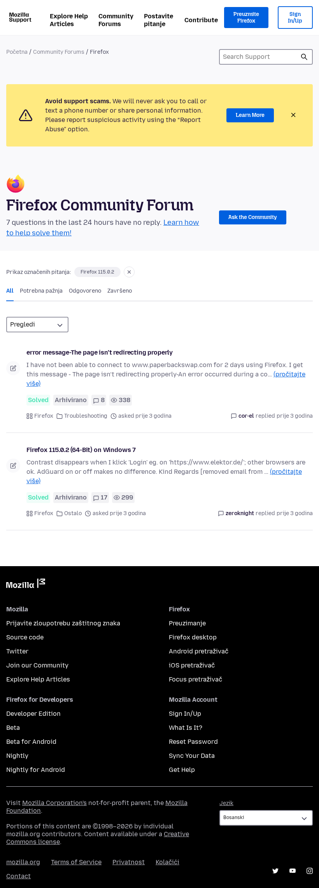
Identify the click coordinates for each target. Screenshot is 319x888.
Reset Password (193, 741)
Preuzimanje (187, 623)
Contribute (201, 20)
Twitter (17, 651)
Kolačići (167, 862)
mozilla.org (23, 862)
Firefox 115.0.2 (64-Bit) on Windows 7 (81, 450)
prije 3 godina (295, 416)
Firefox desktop (193, 637)
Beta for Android (31, 741)
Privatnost (128, 862)
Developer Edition (33, 713)
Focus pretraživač (195, 679)
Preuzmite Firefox (246, 18)
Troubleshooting (85, 416)
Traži (304, 57)
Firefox (43, 416)
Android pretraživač (198, 651)
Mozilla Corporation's (54, 803)
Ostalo (73, 513)
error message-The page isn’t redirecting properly (99, 352)
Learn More (250, 115)
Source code (25, 637)
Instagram (310, 871)
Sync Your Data (192, 755)
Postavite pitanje (158, 20)
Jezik (226, 803)
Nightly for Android (35, 769)
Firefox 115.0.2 (97, 272)
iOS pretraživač (192, 665)
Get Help (182, 769)
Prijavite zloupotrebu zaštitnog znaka (63, 623)
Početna (17, 52)
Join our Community (37, 665)
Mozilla (25, 585)
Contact (18, 876)
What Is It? (185, 727)
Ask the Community (252, 217)
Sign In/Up (295, 18)
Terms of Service (76, 862)
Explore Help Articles (69, 20)
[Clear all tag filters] (129, 272)
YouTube (292, 871)
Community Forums (115, 20)
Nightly (17, 755)
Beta (13, 727)
